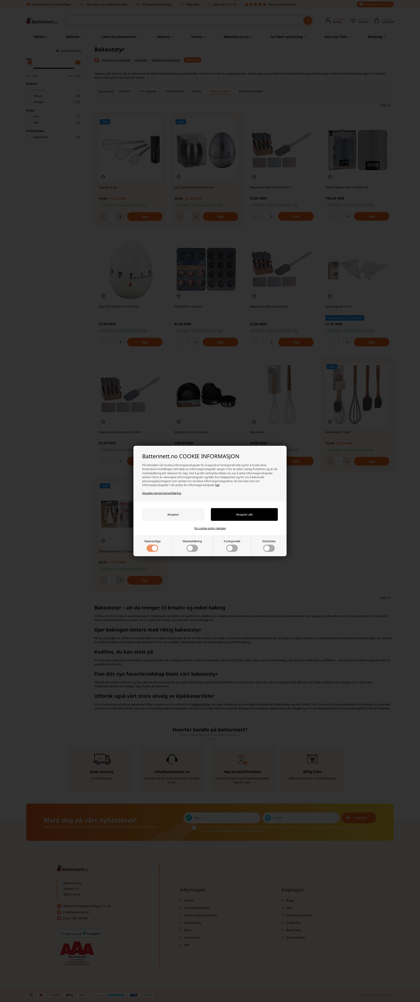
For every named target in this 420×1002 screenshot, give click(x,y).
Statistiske (269, 541)
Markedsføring (192, 541)
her (217, 485)
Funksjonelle (232, 541)
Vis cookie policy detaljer (210, 528)
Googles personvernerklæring (161, 493)
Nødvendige (152, 541)
